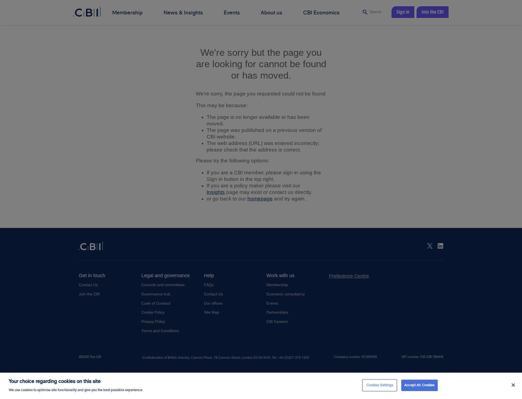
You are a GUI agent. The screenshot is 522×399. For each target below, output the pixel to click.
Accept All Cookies (419, 385)
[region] (261, 386)
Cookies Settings (379, 385)
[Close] (513, 385)
